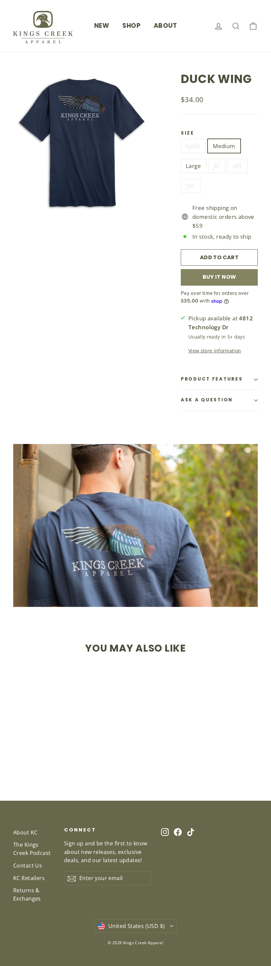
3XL (191, 186)
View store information (214, 350)
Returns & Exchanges (27, 894)
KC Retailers (29, 878)
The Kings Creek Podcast (32, 849)
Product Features (212, 379)
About (165, 25)
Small (193, 146)
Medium (224, 146)
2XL (238, 166)
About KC (25, 832)
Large (193, 166)
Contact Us (27, 865)
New (101, 25)
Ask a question (207, 400)
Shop (131, 25)
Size (187, 133)
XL (216, 166)
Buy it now (219, 277)
